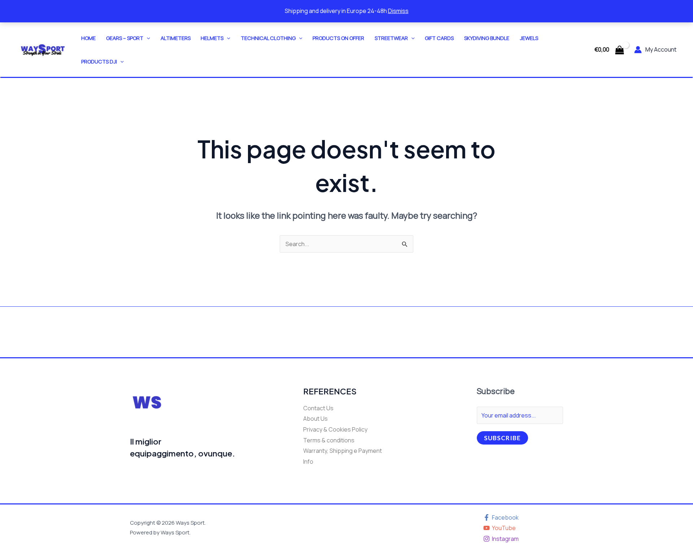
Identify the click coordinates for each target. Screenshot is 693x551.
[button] (146, 38)
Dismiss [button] (398, 11)
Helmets (212, 38)
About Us (315, 419)
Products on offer (338, 38)
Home (88, 38)
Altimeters (176, 38)
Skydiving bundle (486, 38)
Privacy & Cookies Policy (335, 429)
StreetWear (391, 38)
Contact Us (318, 408)
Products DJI (99, 61)
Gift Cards (439, 38)
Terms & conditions (328, 440)
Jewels (529, 38)
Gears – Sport (124, 38)
